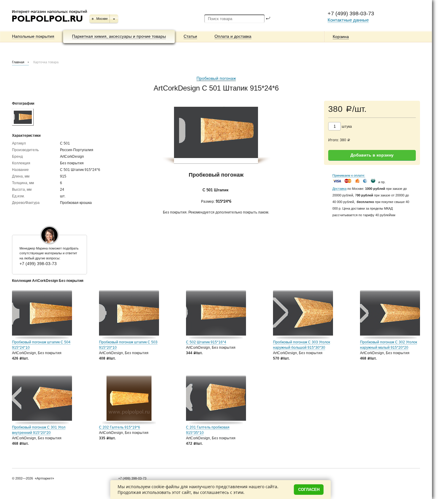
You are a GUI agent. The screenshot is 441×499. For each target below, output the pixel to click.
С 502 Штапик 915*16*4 (206, 342)
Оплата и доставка (232, 36)
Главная (18, 62)
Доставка (339, 188)
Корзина (341, 36)
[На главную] (49, 24)
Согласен (309, 489)
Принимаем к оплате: (348, 175)
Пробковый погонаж (216, 78)
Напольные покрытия (33, 36)
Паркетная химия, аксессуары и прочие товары (119, 36)
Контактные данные (348, 19)
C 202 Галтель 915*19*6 (119, 427)
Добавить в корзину (372, 155)
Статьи (190, 36)
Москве (102, 18)
